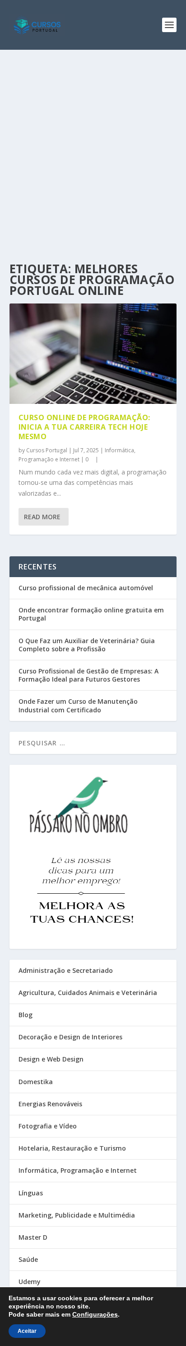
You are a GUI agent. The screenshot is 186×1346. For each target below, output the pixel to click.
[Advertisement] (93, 147)
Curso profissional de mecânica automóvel (86, 587)
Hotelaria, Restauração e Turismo (72, 1148)
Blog (26, 1014)
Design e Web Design (51, 1059)
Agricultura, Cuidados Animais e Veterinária (88, 992)
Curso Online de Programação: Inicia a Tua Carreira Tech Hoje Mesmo (84, 426)
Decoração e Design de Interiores (70, 1037)
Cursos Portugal (46, 450)
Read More (42, 516)
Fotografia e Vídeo (48, 1126)
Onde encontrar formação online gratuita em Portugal (91, 614)
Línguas (31, 1193)
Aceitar (27, 1331)
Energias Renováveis (50, 1104)
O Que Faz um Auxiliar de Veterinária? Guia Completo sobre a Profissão (87, 644)
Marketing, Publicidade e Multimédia (77, 1215)
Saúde (28, 1259)
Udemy (30, 1281)
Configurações (95, 1314)
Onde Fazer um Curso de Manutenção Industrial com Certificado (78, 705)
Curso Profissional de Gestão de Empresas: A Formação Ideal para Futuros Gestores (88, 675)
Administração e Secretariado (66, 970)
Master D (33, 1237)
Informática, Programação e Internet (78, 1170)
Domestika (36, 1081)
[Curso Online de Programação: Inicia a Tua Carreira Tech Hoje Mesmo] (93, 353)
